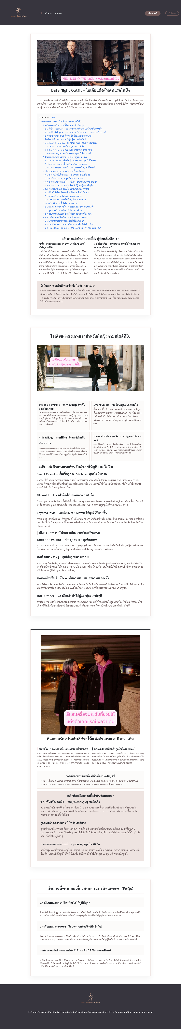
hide (53, 117)
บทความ (58, 13)
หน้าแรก (48, 13)
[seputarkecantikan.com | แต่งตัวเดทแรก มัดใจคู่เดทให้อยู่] (18, 12)
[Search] (41, 13)
